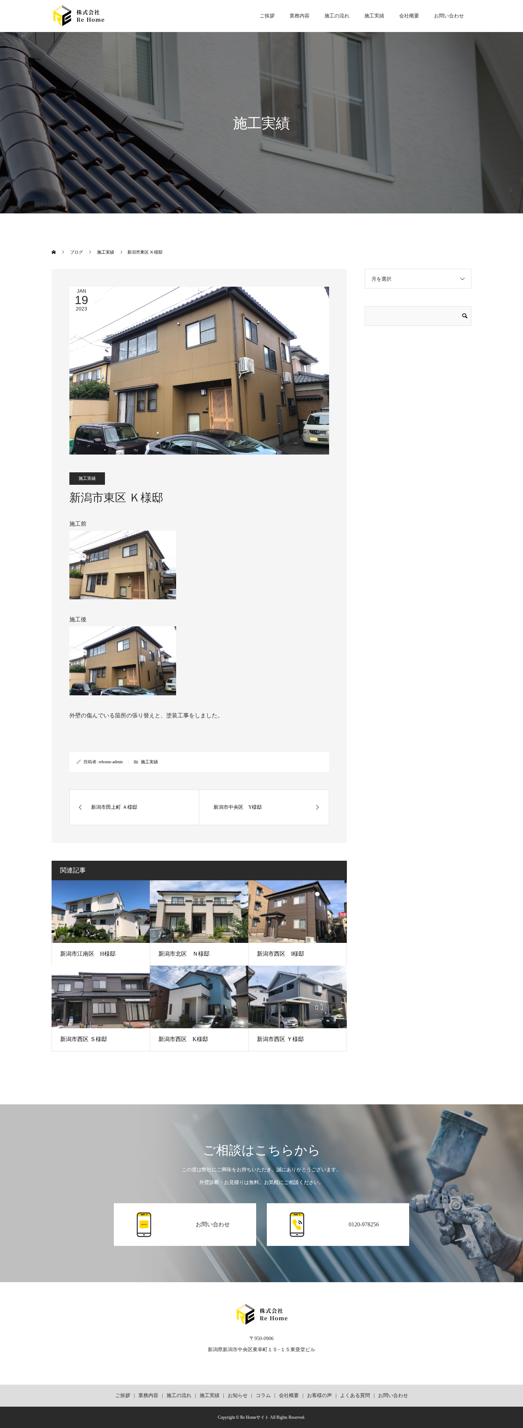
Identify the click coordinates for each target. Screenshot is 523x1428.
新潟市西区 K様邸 (183, 1039)
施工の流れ (336, 15)
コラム (263, 1395)
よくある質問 (355, 1395)
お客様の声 (319, 1395)
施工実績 (374, 15)
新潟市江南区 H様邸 (88, 954)
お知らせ (238, 1395)
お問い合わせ (449, 15)
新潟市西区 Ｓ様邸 (83, 1039)
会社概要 (409, 15)
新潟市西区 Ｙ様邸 (280, 1039)
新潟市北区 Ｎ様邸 (184, 954)
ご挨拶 (267, 15)
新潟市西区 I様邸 (280, 954)
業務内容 (300, 15)
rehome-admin (111, 761)
